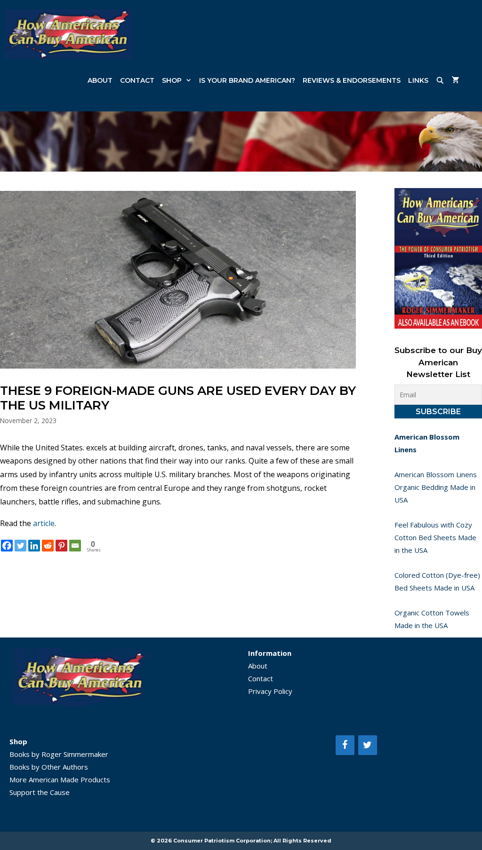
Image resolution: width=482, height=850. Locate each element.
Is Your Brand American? (247, 80)
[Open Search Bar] (440, 80)
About (100, 80)
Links (418, 80)
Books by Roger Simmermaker (58, 754)
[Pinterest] (61, 545)
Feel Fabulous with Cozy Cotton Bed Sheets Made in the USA (435, 537)
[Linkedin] (34, 545)
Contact (137, 80)
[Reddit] (48, 545)
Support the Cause (39, 792)
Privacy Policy (270, 691)
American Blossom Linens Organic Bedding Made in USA (435, 487)
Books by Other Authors (48, 766)
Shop (172, 80)
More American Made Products (59, 779)
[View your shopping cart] (455, 80)
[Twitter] (20, 545)
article (44, 523)
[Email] (75, 545)
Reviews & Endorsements (352, 80)
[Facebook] (7, 545)
